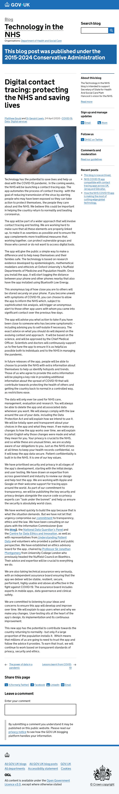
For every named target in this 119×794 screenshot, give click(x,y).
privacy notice (17, 732)
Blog (9, 19)
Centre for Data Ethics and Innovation (33, 533)
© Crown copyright (102, 784)
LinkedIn (55, 684)
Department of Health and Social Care (41, 40)
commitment (44, 518)
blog (13, 529)
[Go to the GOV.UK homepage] (17, 5)
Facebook (39, 684)
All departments (15, 768)
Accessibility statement (43, 768)
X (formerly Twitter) (19, 684)
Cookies (66, 768)
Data (7, 121)
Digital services (19, 121)
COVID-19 (67, 118)
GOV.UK (66, 764)
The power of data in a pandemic (20, 666)
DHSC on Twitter (94, 139)
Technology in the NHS (34, 30)
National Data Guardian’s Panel (43, 529)
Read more (86, 101)
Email (68, 684)
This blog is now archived (97, 175)
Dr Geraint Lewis (35, 118)
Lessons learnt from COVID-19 (57, 666)
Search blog (91, 23)
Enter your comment (17, 701)
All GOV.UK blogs (15, 764)
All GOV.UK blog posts (43, 764)
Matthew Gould (13, 118)
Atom (104, 122)
